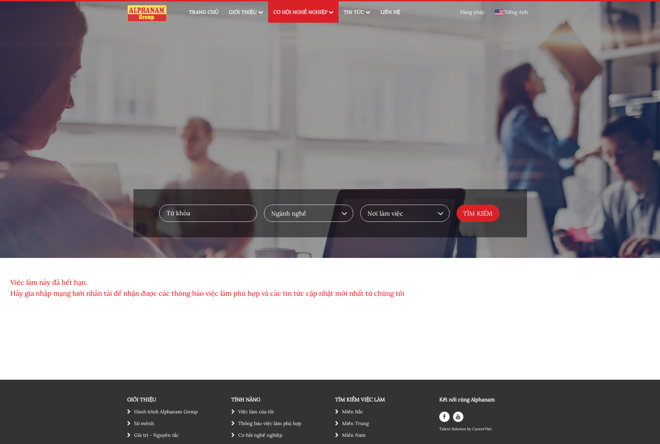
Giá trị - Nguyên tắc (156, 435)
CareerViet (482, 429)
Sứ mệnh (144, 423)
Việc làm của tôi (256, 412)
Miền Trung (355, 423)
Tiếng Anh (516, 12)
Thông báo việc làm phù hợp (269, 423)
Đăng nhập (472, 12)
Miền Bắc (352, 412)
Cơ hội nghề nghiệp (260, 435)
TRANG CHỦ (204, 12)
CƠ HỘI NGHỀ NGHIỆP (300, 12)
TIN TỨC (354, 12)
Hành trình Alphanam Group (166, 412)
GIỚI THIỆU (243, 12)
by (469, 429)
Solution (459, 429)
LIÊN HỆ (390, 12)
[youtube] (458, 417)
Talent (445, 429)
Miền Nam (354, 435)
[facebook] (444, 417)
